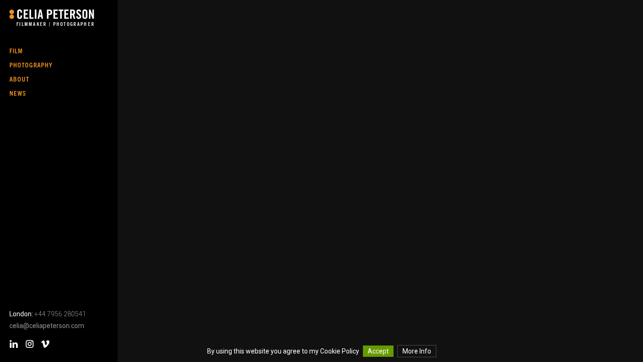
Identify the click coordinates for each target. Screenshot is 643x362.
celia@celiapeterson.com (46, 325)
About (19, 78)
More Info (416, 351)
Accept (378, 351)
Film (16, 50)
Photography (31, 64)
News (17, 93)
